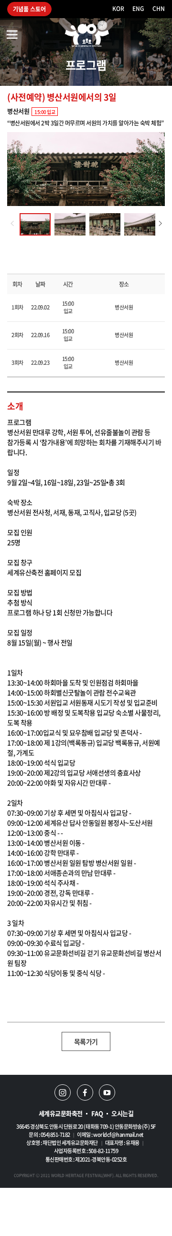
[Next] (160, 223)
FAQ (97, 1113)
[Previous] (12, 223)
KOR (118, 8)
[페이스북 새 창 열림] (85, 1092)
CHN (158, 8)
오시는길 (122, 1113)
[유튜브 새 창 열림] (107, 1092)
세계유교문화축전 (61, 1113)
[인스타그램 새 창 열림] (62, 1092)
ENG (138, 8)
